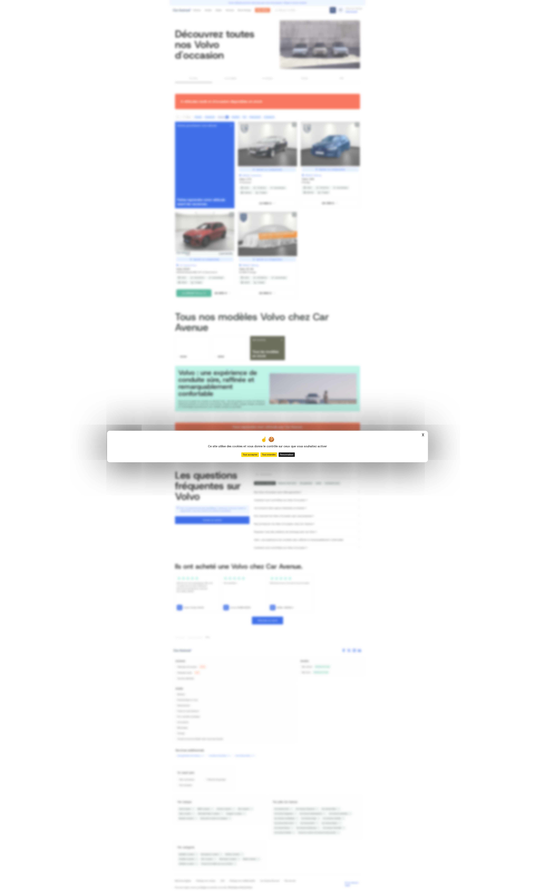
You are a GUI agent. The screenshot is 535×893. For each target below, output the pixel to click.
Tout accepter (250, 454)
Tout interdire (269, 454)
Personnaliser (286, 454)
